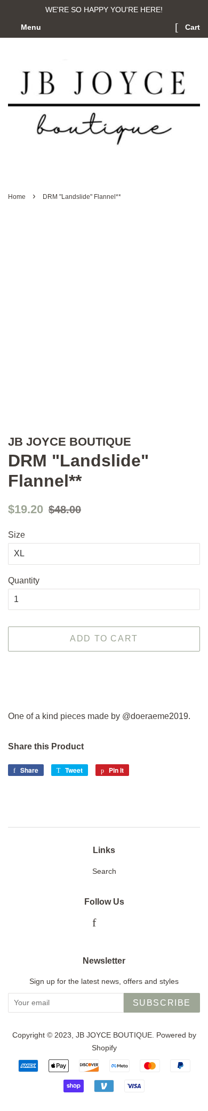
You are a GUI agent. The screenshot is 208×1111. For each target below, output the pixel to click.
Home (17, 197)
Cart (191, 27)
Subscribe (162, 1002)
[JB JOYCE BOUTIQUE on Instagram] (111, 924)
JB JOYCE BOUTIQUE (114, 1035)
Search (104, 871)
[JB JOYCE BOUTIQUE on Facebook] (94, 924)
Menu (30, 27)
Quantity (23, 580)
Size (16, 534)
